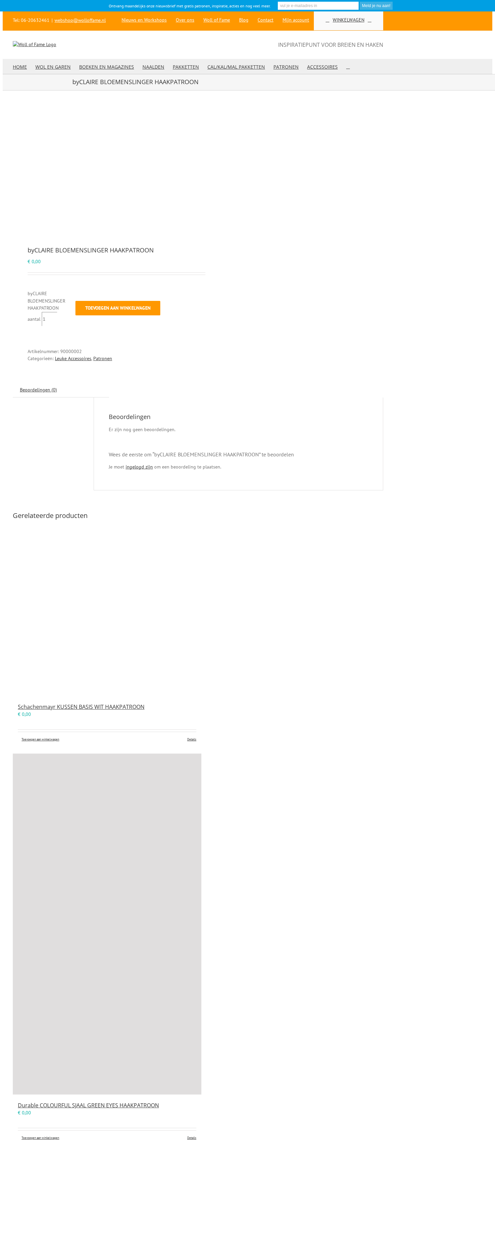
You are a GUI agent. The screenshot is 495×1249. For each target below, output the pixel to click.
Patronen (102, 358)
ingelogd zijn (139, 467)
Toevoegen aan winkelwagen (118, 308)
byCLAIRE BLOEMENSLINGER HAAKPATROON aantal (46, 306)
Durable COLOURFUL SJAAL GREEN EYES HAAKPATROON (88, 1105)
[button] (348, 66)
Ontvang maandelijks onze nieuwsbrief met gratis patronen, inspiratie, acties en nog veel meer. (190, 5)
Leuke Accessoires (73, 358)
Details (191, 739)
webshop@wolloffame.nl (80, 20)
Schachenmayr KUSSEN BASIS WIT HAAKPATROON (81, 706)
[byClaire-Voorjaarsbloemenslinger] (102, 169)
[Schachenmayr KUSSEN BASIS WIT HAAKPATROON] (107, 610)
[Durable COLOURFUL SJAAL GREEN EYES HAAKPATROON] (107, 924)
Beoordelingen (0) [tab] (38, 390)
